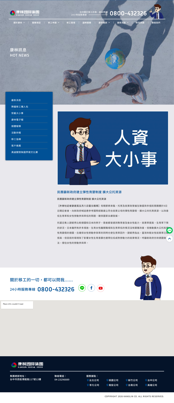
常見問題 (140, 22)
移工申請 (52, 22)
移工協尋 (16, 139)
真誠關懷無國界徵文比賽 (24, 152)
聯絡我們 (156, 22)
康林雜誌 (103, 22)
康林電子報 (17, 119)
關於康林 (18, 22)
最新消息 (121, 22)
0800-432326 (128, 13)
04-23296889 (62, 379)
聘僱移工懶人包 (19, 106)
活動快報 (16, 132)
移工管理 (71, 22)
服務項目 (36, 22)
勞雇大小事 (17, 113)
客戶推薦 (16, 145)
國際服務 (87, 22)
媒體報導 (16, 126)
